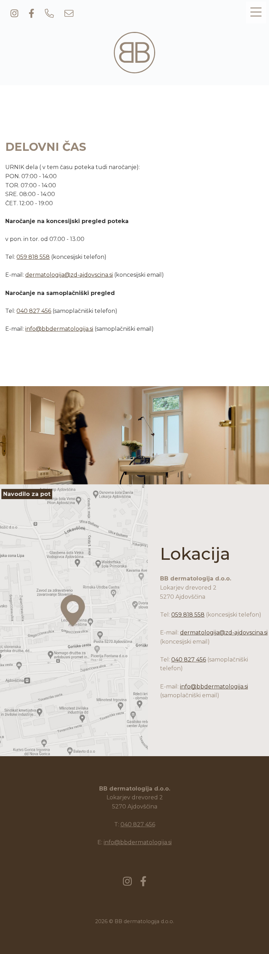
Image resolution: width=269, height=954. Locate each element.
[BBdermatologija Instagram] (14, 14)
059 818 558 (33, 257)
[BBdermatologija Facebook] (31, 14)
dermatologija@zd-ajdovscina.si (69, 274)
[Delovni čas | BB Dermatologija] (134, 69)
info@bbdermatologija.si (59, 328)
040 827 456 (33, 311)
